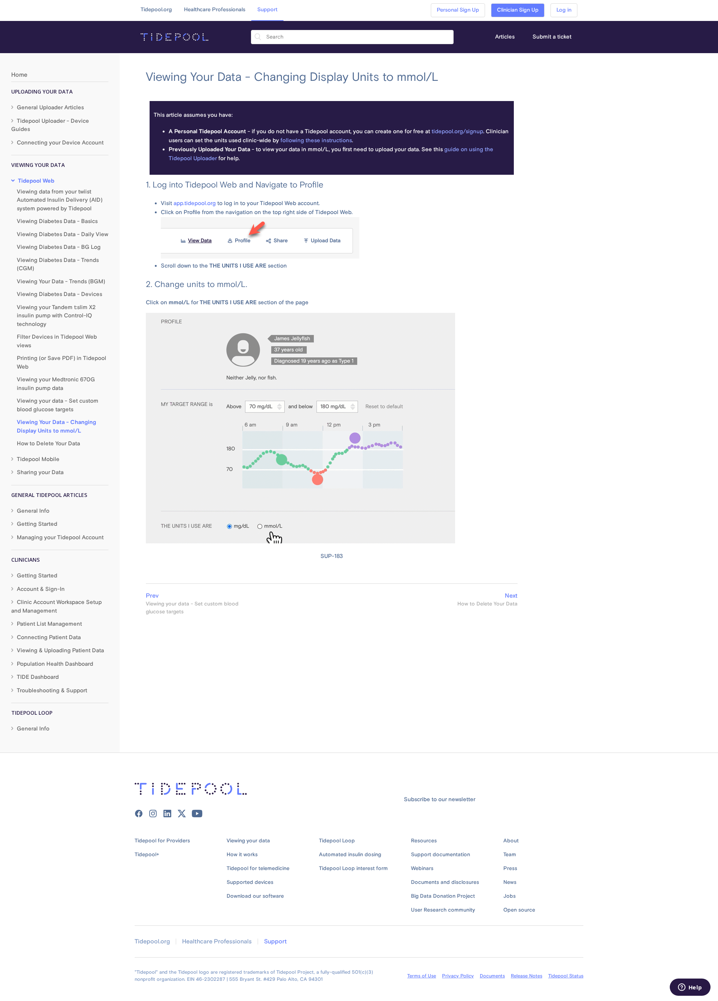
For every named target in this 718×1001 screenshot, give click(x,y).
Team (509, 854)
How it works (242, 854)
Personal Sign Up (458, 10)
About (511, 840)
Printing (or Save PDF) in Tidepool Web (61, 362)
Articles (505, 36)
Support (267, 9)
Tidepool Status (565, 976)
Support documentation (440, 854)
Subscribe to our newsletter (439, 799)
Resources (424, 840)
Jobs (509, 896)
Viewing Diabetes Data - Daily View (62, 234)
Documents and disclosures (445, 882)
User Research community (443, 910)
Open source (519, 910)
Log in (563, 10)
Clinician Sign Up (517, 10)
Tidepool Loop (337, 840)
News (509, 882)
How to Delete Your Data (48, 443)
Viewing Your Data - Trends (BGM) (61, 281)
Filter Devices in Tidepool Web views (57, 341)
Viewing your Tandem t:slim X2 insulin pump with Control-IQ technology (56, 316)
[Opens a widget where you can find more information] (690, 988)
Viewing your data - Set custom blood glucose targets (57, 405)
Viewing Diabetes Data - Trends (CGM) (58, 264)
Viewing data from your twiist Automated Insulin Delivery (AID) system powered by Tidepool (59, 200)
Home (19, 75)
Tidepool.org (156, 9)
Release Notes (526, 976)
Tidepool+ (147, 854)
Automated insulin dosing (350, 854)
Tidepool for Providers (162, 840)
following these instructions (316, 140)
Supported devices (250, 882)
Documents (492, 976)
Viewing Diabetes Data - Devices (59, 294)
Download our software (255, 896)
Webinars (422, 868)
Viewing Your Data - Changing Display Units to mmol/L (56, 426)
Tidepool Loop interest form (353, 868)
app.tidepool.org (195, 203)
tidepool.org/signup (457, 131)
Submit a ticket (552, 36)
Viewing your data (248, 840)
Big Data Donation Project (443, 896)
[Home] (174, 37)
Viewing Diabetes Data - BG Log (59, 247)
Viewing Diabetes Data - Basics (57, 221)
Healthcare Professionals (214, 9)
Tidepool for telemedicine (258, 868)
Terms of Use (421, 976)
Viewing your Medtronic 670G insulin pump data (56, 384)
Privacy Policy (458, 976)
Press (510, 868)
